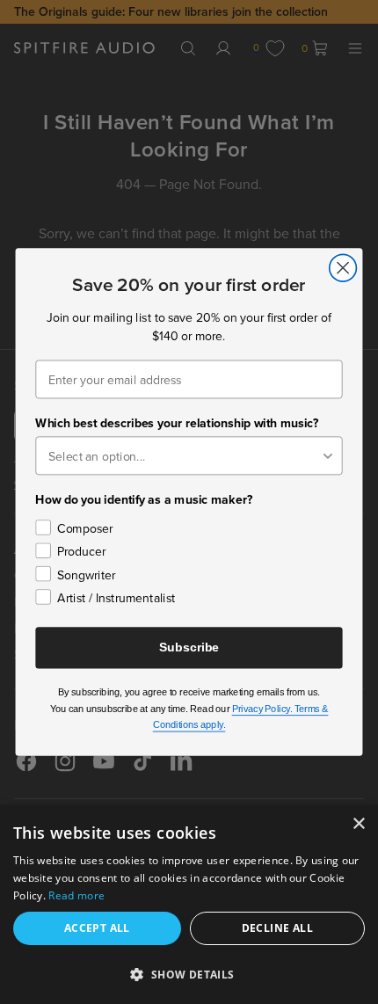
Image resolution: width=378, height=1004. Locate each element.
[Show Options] (328, 455)
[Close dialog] (343, 267)
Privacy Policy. (263, 708)
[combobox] (184, 455)
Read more (76, 895)
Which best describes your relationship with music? (176, 423)
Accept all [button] (97, 927)
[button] (189, 974)
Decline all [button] (277, 927)
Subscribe (189, 647)
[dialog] (189, 904)
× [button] (358, 824)
